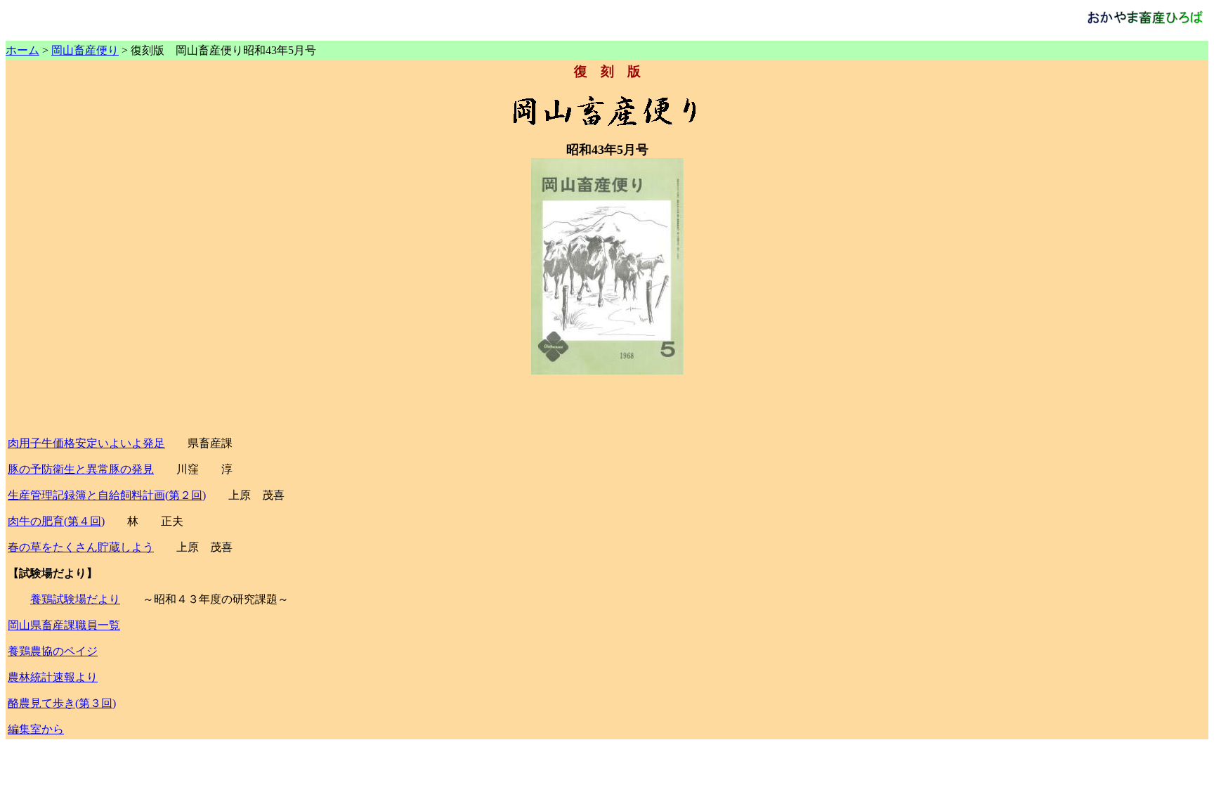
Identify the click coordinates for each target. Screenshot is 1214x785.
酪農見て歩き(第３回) (62, 703)
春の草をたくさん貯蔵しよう (81, 547)
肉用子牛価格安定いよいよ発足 (86, 443)
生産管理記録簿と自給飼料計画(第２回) (107, 495)
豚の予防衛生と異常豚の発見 (81, 469)
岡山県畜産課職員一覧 (64, 625)
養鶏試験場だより (75, 599)
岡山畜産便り (85, 50)
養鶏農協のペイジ (53, 651)
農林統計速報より (53, 677)
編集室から (36, 729)
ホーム (22, 50)
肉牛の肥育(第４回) (56, 521)
